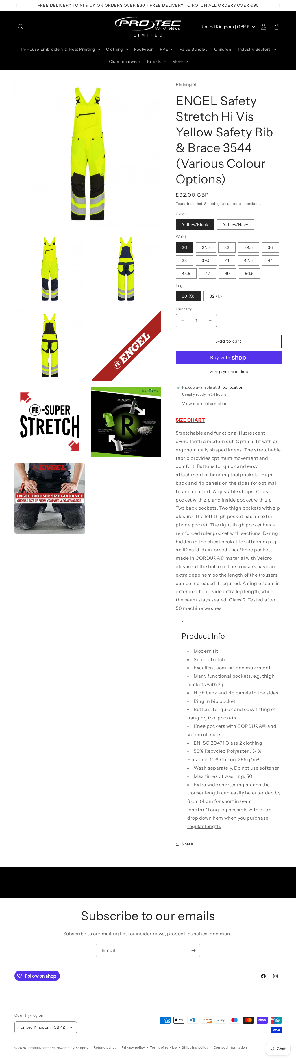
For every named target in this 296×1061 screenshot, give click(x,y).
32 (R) (216, 296)
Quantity (184, 309)
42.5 (248, 260)
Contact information (230, 1047)
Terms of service (163, 1047)
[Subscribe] (193, 950)
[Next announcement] (279, 5)
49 (227, 273)
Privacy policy (133, 1047)
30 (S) (188, 296)
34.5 (248, 247)
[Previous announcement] (16, 5)
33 (227, 247)
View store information (204, 403)
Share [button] (187, 844)
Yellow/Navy (235, 224)
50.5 (249, 273)
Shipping (212, 203)
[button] (20, 26)
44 (270, 260)
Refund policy (105, 1047)
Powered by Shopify (72, 1048)
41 (227, 260)
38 (184, 260)
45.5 (186, 273)
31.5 (206, 247)
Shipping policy (195, 1047)
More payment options (228, 371)
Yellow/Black (195, 224)
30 (184, 247)
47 (207, 273)
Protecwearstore (41, 1048)
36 (270, 247)
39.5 (206, 260)
